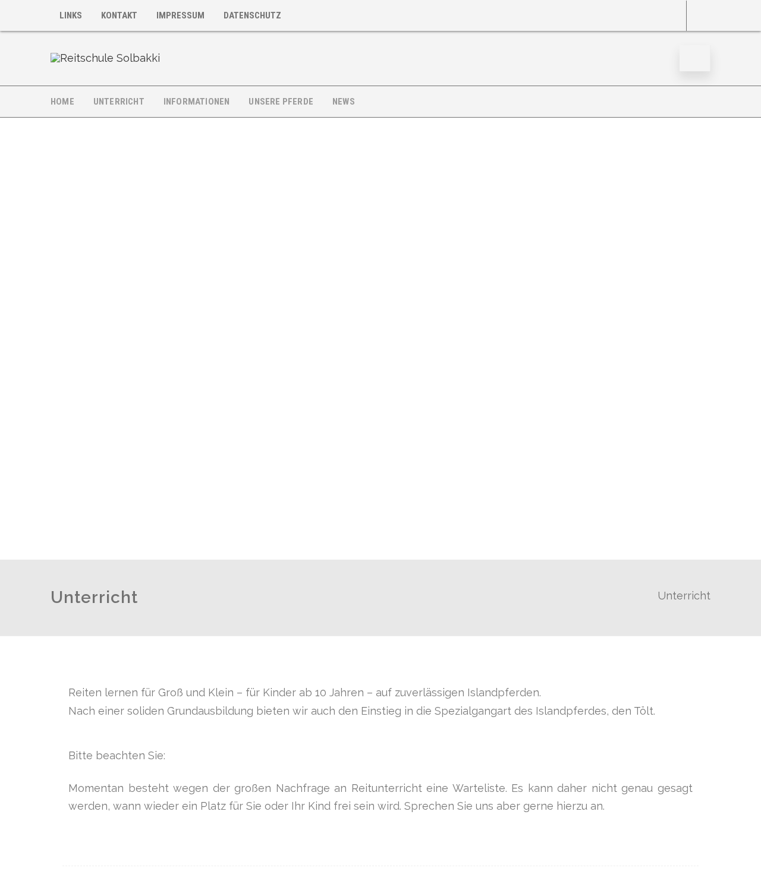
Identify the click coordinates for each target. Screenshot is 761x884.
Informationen (196, 101)
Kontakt (119, 15)
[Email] (674, 16)
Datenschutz (252, 15)
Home (62, 101)
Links (70, 15)
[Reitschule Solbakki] (105, 58)
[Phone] (698, 16)
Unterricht (118, 101)
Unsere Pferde (281, 101)
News (343, 101)
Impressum (180, 15)
